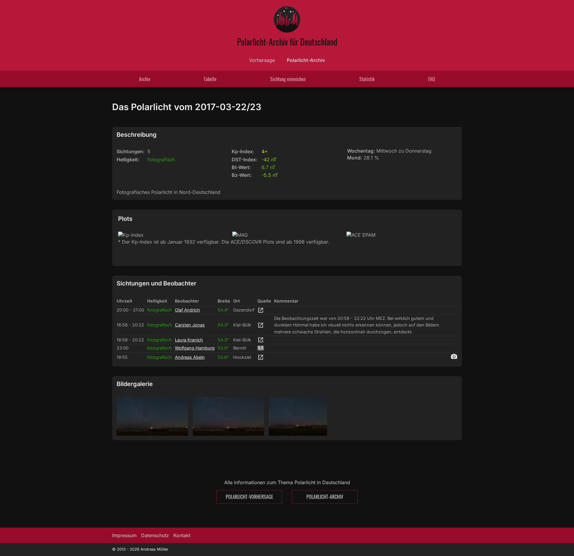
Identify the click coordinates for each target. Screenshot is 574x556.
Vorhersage (262, 60)
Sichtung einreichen (288, 79)
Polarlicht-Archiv (306, 60)
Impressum (124, 535)
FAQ (431, 79)
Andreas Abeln (190, 357)
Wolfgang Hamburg (195, 347)
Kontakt (181, 535)
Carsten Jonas (190, 324)
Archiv (144, 79)
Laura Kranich (189, 339)
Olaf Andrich (187, 309)
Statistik (367, 79)
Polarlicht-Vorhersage (249, 496)
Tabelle (210, 79)
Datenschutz (155, 535)
